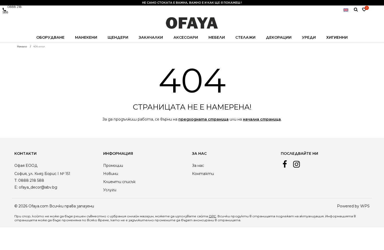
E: (16, 187)
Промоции (113, 165)
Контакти (203, 173)
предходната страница (203, 119)
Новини (110, 173)
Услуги (109, 190)
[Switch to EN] (346, 10)
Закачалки (151, 37)
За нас (198, 165)
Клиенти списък (119, 181)
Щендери (118, 37)
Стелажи (245, 37)
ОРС (212, 216)
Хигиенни (337, 37)
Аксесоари (185, 37)
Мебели (216, 37)
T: (15, 180)
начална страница (262, 119)
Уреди (309, 37)
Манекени (86, 37)
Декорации (279, 37)
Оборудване (50, 37)
